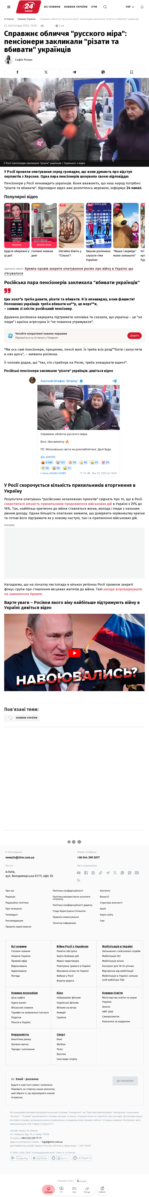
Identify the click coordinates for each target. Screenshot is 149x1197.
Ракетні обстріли (67, 951)
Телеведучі (11, 915)
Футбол (61, 1044)
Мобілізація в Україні (117, 946)
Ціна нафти (18, 997)
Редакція (10, 897)
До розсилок (125, 1081)
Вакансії (104, 897)
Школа (106, 1006)
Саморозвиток (110, 1016)
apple (40, 1158)
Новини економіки (24, 993)
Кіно (60, 993)
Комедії (61, 1012)
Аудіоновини (19, 970)
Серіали (61, 1017)
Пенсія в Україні (21, 1022)
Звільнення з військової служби (121, 951)
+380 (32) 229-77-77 (31, 1138)
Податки (16, 1017)
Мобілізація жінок (113, 961)
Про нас (9, 891)
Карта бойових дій (68, 956)
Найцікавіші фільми (69, 997)
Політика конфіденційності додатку (72, 905)
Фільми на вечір (66, 1007)
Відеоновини (19, 966)
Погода (15, 975)
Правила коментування (66, 917)
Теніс (60, 1049)
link (78, 873)
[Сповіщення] (142, 6)
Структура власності (111, 903)
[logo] (29, 7)
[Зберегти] (131, 72)
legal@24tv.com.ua (52, 1142)
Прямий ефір (19, 961)
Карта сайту (106, 915)
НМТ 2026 (107, 1011)
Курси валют (18, 1002)
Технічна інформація (64, 923)
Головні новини (20, 951)
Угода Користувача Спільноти (69, 911)
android (20, 1158)
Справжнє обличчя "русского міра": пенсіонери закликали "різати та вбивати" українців (89, 19)
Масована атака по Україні (73, 970)
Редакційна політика (17, 903)
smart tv (60, 1158)
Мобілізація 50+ (111, 956)
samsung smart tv (82, 1158)
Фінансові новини (22, 1007)
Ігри (94, 6)
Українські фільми (67, 1002)
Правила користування (18, 927)
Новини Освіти (112, 993)
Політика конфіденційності (68, 891)
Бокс (59, 1039)
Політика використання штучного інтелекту (71, 898)
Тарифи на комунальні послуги (30, 1012)
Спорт (61, 1034)
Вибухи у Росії (65, 975)
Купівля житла (20, 1044)
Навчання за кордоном (116, 1021)
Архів (103, 909)
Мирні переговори (68, 961)
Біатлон (61, 1054)
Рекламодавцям (14, 921)
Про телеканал (13, 909)
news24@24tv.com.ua (19, 857)
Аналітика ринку (21, 1039)
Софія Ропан (23, 59)
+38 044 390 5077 (88, 857)
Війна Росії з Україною (72, 946)
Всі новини (52, 6)
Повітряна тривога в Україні (73, 966)
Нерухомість (20, 1034)
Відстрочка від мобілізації (117, 970)
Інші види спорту (67, 1059)
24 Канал (9, 19)
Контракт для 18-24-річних (118, 966)
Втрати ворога (65, 980)
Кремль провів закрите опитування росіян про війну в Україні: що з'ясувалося (68, 270)
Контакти (105, 891)
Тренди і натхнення (23, 1049)
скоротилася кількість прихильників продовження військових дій (58, 504)
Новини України (76, 6)
